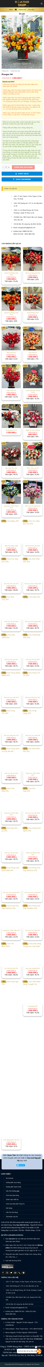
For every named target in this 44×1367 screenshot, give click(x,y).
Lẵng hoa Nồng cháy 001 (33, 853)
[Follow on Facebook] (3, 1273)
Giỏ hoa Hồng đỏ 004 (32, 273)
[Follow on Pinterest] (23, 1273)
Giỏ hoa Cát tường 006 (33, 621)
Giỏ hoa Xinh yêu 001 (11, 583)
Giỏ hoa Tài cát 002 (11, 853)
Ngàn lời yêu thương (33, 430)
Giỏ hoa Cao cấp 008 (32, 735)
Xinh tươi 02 (33, 352)
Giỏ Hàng (9, 1208)
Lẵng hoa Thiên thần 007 (33, 774)
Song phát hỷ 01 (11, 430)
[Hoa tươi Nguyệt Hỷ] (22, 3)
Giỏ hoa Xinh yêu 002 (32, 546)
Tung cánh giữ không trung (33, 391)
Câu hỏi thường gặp (12, 1191)
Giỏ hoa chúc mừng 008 (32, 583)
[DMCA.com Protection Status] (7, 1266)
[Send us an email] (15, 1273)
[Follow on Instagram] (7, 1273)
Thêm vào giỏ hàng (23, 167)
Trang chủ (5, 71)
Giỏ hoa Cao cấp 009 (11, 697)
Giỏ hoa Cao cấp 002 (32, 930)
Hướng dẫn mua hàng (13, 1182)
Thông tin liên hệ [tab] (10, 188)
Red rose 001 (11, 352)
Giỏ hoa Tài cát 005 (33, 659)
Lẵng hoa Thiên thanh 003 (11, 507)
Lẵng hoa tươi (15, 71)
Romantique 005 (32, 313)
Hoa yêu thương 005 (33, 968)
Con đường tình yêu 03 (11, 1140)
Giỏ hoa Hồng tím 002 (32, 697)
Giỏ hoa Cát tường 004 (33, 506)
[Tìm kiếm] (41, 4)
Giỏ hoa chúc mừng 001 (33, 892)
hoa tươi (20, 1225)
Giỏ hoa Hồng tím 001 (11, 735)
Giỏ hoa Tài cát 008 (11, 621)
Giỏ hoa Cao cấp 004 (32, 813)
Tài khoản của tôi (12, 1216)
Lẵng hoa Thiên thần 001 (11, 930)
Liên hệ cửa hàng (12, 1212)
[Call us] (19, 1273)
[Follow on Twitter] (11, 1273)
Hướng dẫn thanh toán (13, 1187)
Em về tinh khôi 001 (11, 968)
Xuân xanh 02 (11, 390)
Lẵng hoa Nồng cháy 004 (11, 313)
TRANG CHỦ (22, 9)
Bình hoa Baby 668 (11, 546)
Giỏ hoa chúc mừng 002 (11, 892)
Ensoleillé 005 (32, 1006)
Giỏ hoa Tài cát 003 (11, 773)
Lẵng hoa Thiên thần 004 (11, 814)
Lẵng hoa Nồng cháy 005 (11, 274)
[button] (11, 9)
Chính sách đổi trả (12, 1199)
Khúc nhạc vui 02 (33, 468)
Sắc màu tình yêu (11, 468)
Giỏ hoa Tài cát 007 (11, 659)
